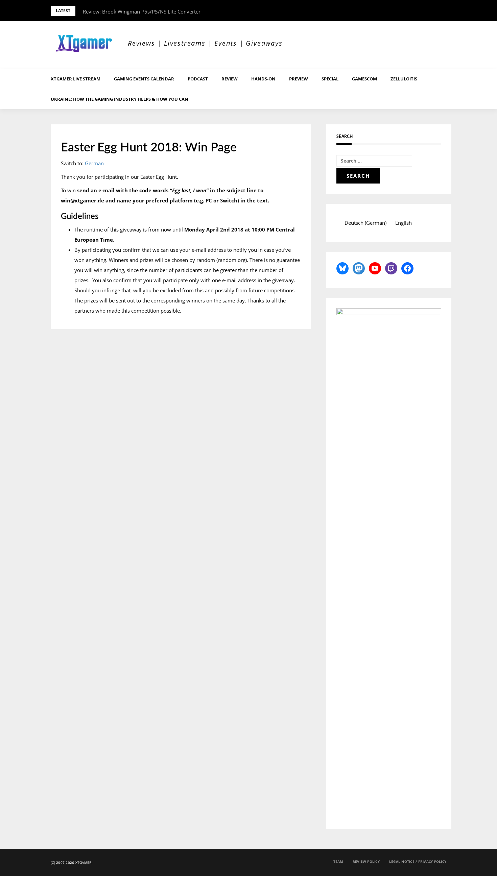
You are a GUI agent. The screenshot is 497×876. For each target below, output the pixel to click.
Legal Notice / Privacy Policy (417, 861)
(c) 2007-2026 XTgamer (71, 862)
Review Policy (366, 861)
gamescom (364, 79)
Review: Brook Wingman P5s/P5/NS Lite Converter (141, 11)
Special (330, 79)
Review (229, 79)
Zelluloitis (403, 79)
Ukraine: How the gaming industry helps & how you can (119, 99)
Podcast (198, 79)
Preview (298, 79)
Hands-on (263, 79)
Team (338, 861)
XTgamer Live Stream (75, 79)
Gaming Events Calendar (144, 79)
